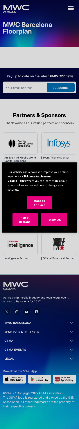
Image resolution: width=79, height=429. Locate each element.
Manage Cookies (39, 203)
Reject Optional (25, 219)
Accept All (54, 220)
